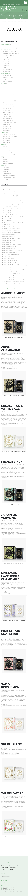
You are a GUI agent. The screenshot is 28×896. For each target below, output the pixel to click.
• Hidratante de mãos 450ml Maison (9, 214)
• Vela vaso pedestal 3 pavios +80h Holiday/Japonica (12, 279)
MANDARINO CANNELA (8, 104)
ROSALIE (5, 67)
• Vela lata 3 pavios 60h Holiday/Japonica (10, 254)
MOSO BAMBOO (6, 110)
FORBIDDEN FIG (6, 93)
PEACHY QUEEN (6, 63)
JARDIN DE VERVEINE (7, 152)
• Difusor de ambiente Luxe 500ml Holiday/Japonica (12, 202)
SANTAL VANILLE (7, 116)
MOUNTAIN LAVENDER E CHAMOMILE (11, 136)
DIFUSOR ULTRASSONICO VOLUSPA (10, 48)
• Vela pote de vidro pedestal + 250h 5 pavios (10, 273)
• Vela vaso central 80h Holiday (7, 277)
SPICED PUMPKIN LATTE (8, 120)
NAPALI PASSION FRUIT (8, 112)
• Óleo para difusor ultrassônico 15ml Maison (10, 283)
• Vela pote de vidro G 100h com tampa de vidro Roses (12, 267)
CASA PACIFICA (6, 171)
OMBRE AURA (6, 61)
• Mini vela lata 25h (5, 224)
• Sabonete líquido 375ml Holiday (8, 234)
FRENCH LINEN (6, 150)
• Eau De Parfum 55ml (6, 212)
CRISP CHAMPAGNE (7, 148)
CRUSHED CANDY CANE (8, 75)
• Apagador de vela (5, 189)
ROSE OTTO (5, 161)
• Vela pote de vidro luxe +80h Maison (9, 271)
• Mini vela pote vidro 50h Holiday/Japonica (10, 228)
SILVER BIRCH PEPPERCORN (9, 177)
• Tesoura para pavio (6, 242)
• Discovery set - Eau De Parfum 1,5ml (9, 206)
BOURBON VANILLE (7, 169)
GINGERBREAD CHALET (8, 77)
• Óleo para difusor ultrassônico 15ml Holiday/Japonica (13, 281)
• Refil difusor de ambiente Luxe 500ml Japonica (11, 232)
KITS (4, 79)
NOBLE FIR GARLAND (7, 81)
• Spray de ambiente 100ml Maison (8, 240)
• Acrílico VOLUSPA (5, 187)
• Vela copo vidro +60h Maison (8, 248)
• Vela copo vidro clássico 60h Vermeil (9, 252)
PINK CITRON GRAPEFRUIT (9, 154)
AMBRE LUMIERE (7, 146)
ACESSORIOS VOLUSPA (8, 46)
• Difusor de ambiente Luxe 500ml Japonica (10, 204)
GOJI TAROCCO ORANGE (8, 98)
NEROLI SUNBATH (7, 57)
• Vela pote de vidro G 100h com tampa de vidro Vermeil (12, 269)
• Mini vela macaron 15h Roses (7, 226)
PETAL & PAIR (6, 65)
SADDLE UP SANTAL (7, 69)
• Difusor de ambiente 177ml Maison (9, 196)
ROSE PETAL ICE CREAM (8, 163)
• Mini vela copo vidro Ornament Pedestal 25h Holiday (12, 222)
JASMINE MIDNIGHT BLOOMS (9, 100)
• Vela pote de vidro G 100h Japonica (9, 260)
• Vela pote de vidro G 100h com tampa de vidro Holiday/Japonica (14, 265)
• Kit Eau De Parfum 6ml (6, 218)
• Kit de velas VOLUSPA (6, 220)
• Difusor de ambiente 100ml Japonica (9, 195)
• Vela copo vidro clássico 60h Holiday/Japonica (11, 250)
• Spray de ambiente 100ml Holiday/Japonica (10, 238)
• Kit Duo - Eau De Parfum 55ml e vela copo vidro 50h (12, 216)
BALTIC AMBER (6, 85)
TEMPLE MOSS (6, 124)
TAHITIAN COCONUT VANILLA (9, 122)
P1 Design (20, 891)
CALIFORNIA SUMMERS (8, 87)
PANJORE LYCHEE (7, 114)
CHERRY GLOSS (6, 89)
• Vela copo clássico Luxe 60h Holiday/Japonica (11, 244)
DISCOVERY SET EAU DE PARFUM (10, 51)
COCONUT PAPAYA (7, 173)
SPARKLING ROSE (7, 179)
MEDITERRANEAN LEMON (8, 106)
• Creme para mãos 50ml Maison (8, 193)
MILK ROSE (5, 159)
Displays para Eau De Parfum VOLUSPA (11, 53)
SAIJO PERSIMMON (7, 138)
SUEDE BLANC (6, 140)
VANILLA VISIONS (6, 71)
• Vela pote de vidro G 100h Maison (8, 262)
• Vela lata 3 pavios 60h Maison (8, 256)
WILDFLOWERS (6, 142)
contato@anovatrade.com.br (9, 878)
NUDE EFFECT (6, 59)
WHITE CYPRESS (6, 130)
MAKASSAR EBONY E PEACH (9, 175)
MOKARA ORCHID (7, 108)
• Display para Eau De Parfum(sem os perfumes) (11, 208)
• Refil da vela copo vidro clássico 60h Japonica (11, 230)
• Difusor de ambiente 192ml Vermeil (9, 198)
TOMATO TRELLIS (7, 126)
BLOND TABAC (6, 167)
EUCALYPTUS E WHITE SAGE (9, 134)
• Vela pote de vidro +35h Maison (8, 258)
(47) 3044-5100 (6, 876)
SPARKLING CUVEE (7, 118)
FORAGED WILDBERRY (8, 91)
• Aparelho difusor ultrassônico (8, 191)
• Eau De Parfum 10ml (6, 210)
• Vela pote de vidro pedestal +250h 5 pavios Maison (12, 275)
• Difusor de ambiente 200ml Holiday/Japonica (11, 200)
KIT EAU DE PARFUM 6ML (8, 55)
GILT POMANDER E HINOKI (8, 97)
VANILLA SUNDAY (7, 128)
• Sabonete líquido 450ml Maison (8, 236)
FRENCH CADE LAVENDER (8, 94)
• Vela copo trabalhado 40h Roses (8, 246)
